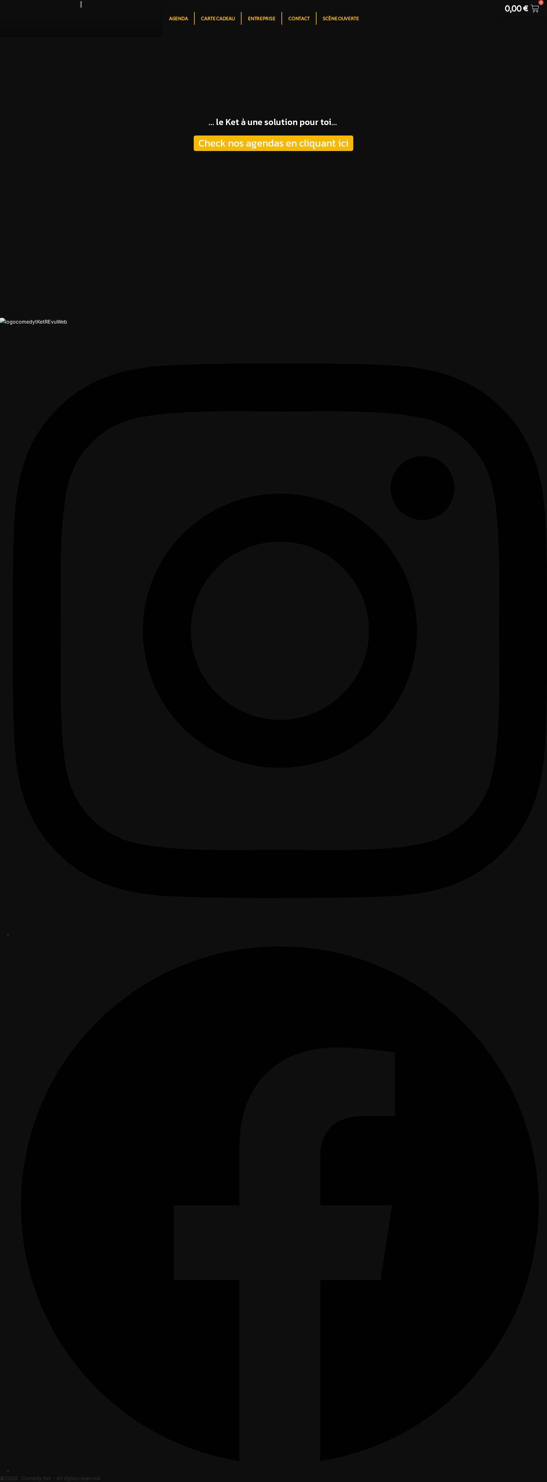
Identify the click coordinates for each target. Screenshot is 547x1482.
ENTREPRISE (261, 18)
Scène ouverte (341, 18)
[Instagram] (280, 934)
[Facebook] (280, 1470)
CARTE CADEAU (218, 18)
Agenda (178, 18)
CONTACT (299, 18)
